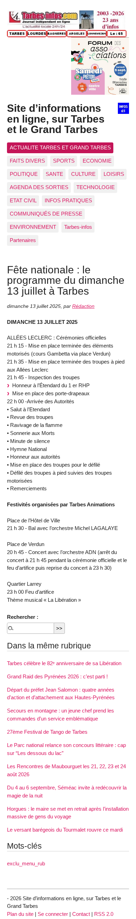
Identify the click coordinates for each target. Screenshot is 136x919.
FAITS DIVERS (27, 161)
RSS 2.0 (103, 914)
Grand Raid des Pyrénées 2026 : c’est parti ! (57, 676)
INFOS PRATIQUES (68, 200)
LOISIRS (114, 174)
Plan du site (20, 914)
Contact (81, 914)
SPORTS (64, 161)
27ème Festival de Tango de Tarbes (47, 732)
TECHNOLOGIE (95, 187)
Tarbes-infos (78, 227)
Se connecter (53, 914)
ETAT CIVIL (23, 200)
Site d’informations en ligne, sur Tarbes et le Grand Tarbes (56, 118)
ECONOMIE (97, 161)
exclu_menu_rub (26, 863)
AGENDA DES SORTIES (39, 187)
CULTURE (83, 174)
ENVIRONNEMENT (33, 227)
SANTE (54, 174)
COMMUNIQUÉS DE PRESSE (46, 214)
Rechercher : (22, 617)
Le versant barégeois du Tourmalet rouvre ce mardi (65, 830)
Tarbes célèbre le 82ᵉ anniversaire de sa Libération (64, 663)
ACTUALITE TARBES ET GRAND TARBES (60, 147)
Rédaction (83, 306)
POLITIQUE (24, 174)
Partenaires (23, 240)
